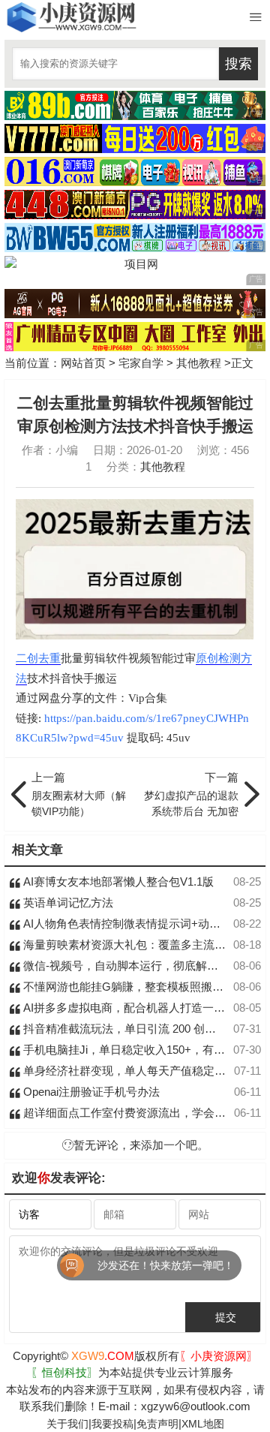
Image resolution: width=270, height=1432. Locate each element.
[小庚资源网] (70, 17)
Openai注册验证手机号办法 (90, 1091)
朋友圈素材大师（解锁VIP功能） (79, 794)
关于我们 (67, 1424)
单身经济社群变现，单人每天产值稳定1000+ (132, 1070)
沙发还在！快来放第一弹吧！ (141, 1265)
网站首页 (83, 362)
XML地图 (203, 1424)
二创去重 (38, 658)
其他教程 (198, 362)
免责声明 (157, 1424)
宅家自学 (141, 362)
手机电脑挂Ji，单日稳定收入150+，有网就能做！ (145, 1049)
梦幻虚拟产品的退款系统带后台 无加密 (191, 794)
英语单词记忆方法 (66, 902)
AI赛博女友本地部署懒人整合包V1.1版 (117, 881)
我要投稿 (113, 1424)
